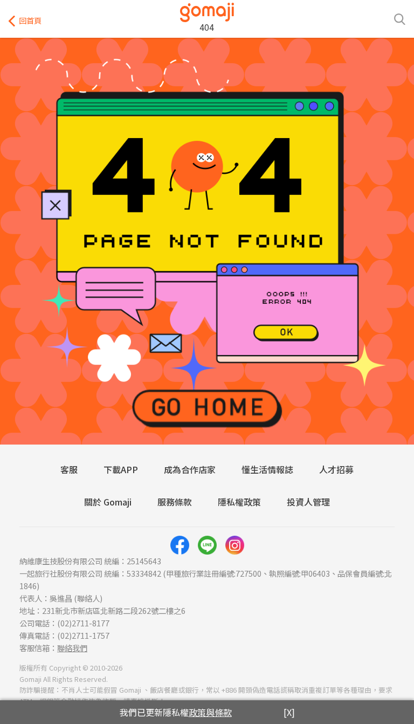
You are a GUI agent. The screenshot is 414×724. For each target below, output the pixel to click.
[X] (289, 712)
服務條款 (174, 501)
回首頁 (30, 20)
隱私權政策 (239, 501)
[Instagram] (234, 545)
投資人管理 (308, 501)
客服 (69, 469)
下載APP (121, 469)
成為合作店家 (190, 469)
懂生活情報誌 (267, 469)
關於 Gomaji (108, 501)
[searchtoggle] (399, 18)
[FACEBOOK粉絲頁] (179, 545)
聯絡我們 (72, 647)
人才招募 (336, 469)
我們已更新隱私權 (176, 712)
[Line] (207, 545)
